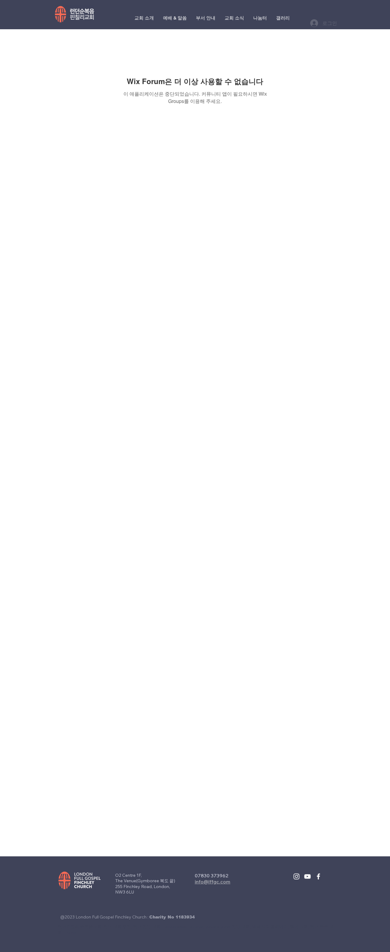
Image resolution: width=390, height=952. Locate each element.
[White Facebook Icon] (318, 876)
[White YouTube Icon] (307, 876)
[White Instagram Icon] (296, 876)
